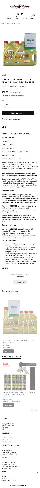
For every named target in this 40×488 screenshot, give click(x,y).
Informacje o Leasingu (9, 462)
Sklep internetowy (18, 485)
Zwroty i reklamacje (8, 424)
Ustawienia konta (7, 440)
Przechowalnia (6, 442)
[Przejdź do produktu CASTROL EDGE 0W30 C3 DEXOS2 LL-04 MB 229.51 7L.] (20, 317)
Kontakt (4, 476)
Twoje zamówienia (7, 438)
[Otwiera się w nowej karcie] (18, 14)
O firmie (4, 478)
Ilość (3, 101)
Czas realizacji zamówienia (10, 454)
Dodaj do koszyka (17, 113)
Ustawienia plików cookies (10, 466)
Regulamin (5, 427)
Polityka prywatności (8, 464)
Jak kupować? (6, 468)
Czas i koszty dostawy (9, 452)
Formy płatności (7, 450)
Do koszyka (8, 351)
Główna (18, 23)
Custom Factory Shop (7, 23)
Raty (3, 429)
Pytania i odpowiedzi (8, 426)
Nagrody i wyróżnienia (9, 480)
